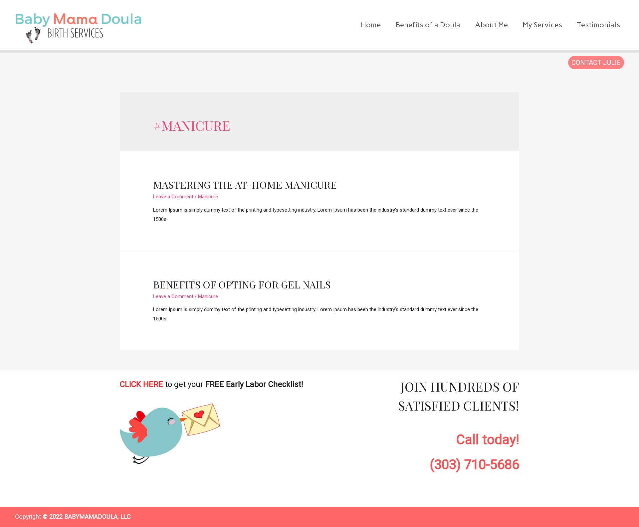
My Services (542, 24)
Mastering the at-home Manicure (245, 184)
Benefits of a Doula (427, 24)
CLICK (141, 384)
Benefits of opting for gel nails (241, 284)
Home (371, 24)
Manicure (208, 197)
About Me (491, 24)
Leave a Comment (173, 197)
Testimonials (598, 24)
